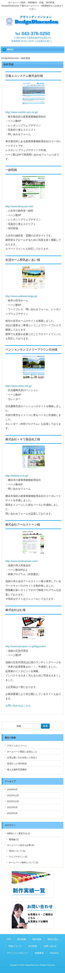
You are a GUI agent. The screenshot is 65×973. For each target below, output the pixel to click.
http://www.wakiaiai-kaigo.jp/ (21, 296)
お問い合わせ (50, 946)
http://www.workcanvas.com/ (21, 561)
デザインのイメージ (17, 745)
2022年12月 (13, 795)
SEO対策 (32, 946)
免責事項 (39, 953)
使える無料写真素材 (17, 769)
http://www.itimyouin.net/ (19, 206)
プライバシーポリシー (17, 953)
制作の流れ (53, 939)
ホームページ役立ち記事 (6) (20, 845)
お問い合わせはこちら (18, 705)
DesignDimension (10, 58)
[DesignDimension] (32, 26)
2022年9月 (12, 807)
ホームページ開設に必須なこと (22, 751)
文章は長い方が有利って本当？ (22, 757)
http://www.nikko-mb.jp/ (18, 385)
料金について (15, 946)
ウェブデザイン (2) (18, 856)
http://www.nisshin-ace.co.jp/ (21, 112)
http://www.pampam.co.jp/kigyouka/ (25, 646)
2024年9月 (12, 789)
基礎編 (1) (14, 839)
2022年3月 (12, 813)
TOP (8, 939)
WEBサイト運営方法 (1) (18, 833)
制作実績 (36, 939)
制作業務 (21, 939)
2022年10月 (13, 801)
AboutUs (54, 953)
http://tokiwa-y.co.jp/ (16, 475)
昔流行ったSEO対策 (17, 763)
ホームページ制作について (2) (23, 862)
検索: (19, 726)
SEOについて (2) (17, 851)
